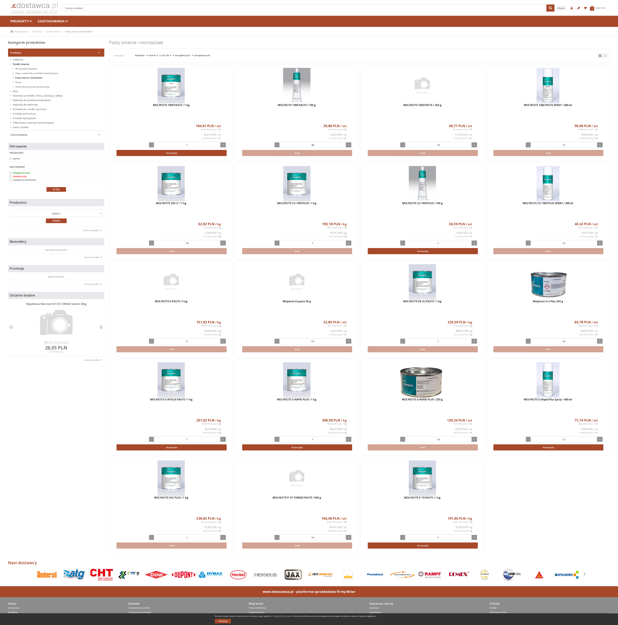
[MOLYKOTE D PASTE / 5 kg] (171, 282)
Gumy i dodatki (20, 127)
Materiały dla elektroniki (25, 104)
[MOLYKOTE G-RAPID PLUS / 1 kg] (296, 380)
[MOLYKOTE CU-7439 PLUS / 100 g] (422, 183)
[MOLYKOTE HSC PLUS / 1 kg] (171, 478)
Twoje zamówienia (257, 607)
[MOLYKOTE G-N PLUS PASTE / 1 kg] (171, 380)
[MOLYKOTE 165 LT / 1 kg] (171, 183)
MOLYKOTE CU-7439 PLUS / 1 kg (296, 203)
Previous (11, 327)
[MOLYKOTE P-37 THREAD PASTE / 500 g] (296, 478)
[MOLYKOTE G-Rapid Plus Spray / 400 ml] (548, 380)
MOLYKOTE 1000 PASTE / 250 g (422, 105)
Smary (18, 82)
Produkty (37, 31)
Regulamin (13, 612)
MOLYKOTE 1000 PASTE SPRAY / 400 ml (548, 105)
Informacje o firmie (498, 612)
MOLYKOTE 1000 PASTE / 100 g (297, 105)
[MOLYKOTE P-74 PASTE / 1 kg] (422, 478)
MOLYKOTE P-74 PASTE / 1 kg (422, 497)
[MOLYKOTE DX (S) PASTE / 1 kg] (422, 282)
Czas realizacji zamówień (139, 612)
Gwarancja (374, 607)
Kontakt (493, 607)
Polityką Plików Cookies (282, 616)
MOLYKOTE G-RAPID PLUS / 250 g (422, 399)
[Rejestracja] (578, 8)
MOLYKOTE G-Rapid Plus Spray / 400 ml (548, 399)
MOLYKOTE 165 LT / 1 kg (171, 203)
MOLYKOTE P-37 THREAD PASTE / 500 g (297, 497)
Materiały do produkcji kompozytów (32, 100)
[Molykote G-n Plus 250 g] (548, 282)
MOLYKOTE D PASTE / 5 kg (171, 301)
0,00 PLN (600, 8)
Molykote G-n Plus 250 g (548, 301)
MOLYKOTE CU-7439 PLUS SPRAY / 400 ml (548, 203)
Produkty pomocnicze (24, 113)
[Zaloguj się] (571, 8)
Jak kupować (13, 607)
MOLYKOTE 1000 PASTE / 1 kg (171, 105)
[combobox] (56, 213)
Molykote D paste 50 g (297, 301)
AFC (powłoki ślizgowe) (26, 68)
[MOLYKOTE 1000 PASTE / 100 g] (296, 85)
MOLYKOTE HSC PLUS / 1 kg (171, 497)
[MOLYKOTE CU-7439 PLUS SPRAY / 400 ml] (548, 183)
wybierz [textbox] (56, 213)
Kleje (15, 91)
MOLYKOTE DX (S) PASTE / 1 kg (422, 301)
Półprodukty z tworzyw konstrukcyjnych (33, 122)
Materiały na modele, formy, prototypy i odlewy (38, 95)
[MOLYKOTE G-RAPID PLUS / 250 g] (422, 380)
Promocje (17, 268)
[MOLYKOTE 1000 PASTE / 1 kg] (171, 85)
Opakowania (375, 612)
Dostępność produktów (139, 607)
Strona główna (21, 31)
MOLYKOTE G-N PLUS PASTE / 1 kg (171, 399)
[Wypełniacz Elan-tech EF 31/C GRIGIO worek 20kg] (56, 327)
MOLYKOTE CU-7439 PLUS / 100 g (422, 203)
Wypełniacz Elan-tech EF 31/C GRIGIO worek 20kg (56, 304)
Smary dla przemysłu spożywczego (32, 86)
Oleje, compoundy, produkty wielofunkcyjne (36, 73)
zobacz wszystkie (91, 257)
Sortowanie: (119, 55)
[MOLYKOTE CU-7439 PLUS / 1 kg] (296, 183)
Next (101, 327)
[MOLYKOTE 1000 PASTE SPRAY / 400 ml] (548, 85)
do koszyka (171, 153)
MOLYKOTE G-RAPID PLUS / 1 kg (296, 399)
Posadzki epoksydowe (24, 118)
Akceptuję (223, 621)
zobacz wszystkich (91, 230)
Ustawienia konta (256, 612)
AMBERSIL (18, 59)
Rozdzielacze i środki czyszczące (30, 109)
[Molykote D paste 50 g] (296, 282)
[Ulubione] (585, 8)
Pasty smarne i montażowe (28, 77)
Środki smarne (53, 31)
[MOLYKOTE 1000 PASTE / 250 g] (422, 85)
